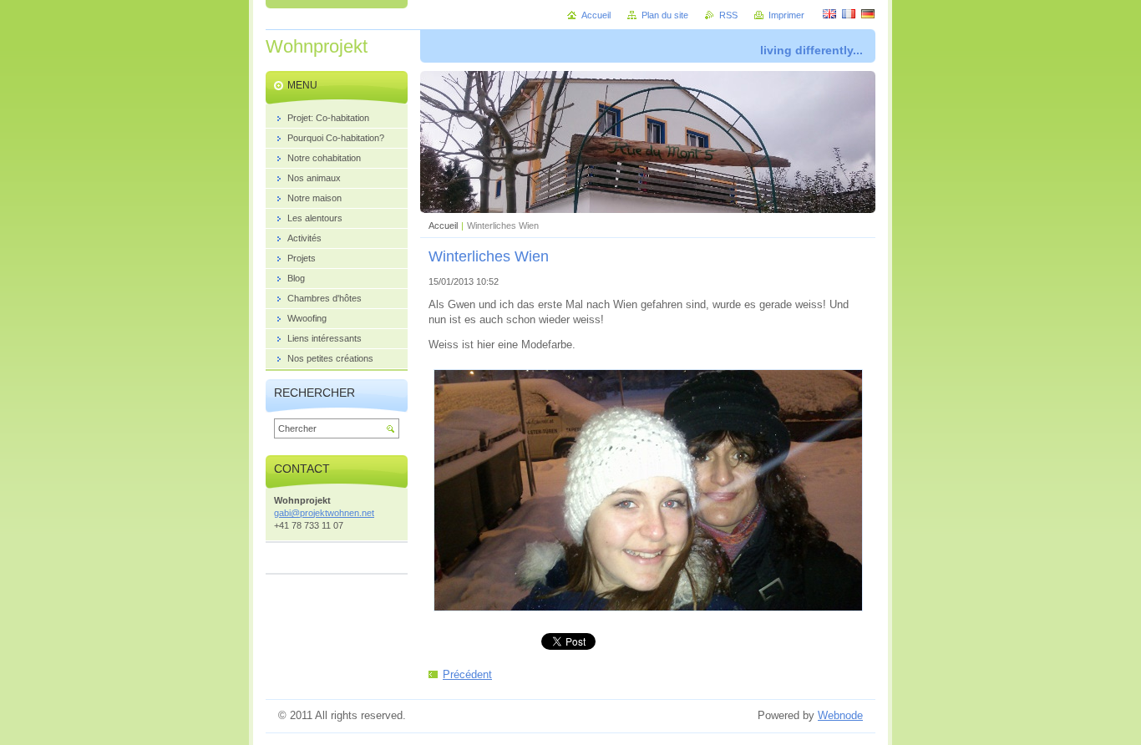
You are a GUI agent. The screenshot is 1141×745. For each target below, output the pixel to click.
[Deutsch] (868, 13)
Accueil (443, 225)
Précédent (467, 674)
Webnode (840, 715)
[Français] (848, 13)
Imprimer (786, 15)
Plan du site (664, 15)
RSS (728, 15)
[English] (829, 13)
